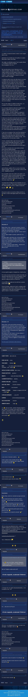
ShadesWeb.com (17, 695)
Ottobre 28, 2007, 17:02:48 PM (7, 674)
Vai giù (2, 40)
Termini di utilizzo (13, 691)
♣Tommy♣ (8, 469)
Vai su (2, 682)
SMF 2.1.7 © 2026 (11, 694)
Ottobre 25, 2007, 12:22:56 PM (7, 221)
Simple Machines (17, 694)
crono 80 (8, 44)
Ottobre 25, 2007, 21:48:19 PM (7, 490)
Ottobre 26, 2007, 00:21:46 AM (7, 554)
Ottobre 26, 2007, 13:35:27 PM (7, 622)
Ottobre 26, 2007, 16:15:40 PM (7, 653)
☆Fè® (13, 23)
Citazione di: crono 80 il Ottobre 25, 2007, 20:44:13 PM (14, 557)
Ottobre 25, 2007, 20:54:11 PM (7, 454)
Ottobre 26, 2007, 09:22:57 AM (7, 603)
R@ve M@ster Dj (11, 549)
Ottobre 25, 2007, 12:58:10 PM (7, 258)
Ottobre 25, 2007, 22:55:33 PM (7, 523)
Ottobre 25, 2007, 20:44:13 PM (7, 353)
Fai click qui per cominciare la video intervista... (12, 341)
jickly (7, 449)
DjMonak (8, 216)
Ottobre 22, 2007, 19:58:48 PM (7, 49)
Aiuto (9, 691)
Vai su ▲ (18, 691)
